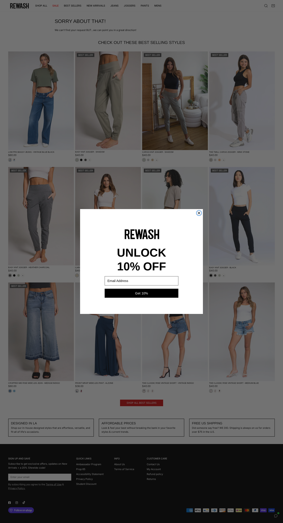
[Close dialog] (199, 213)
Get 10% (141, 293)
